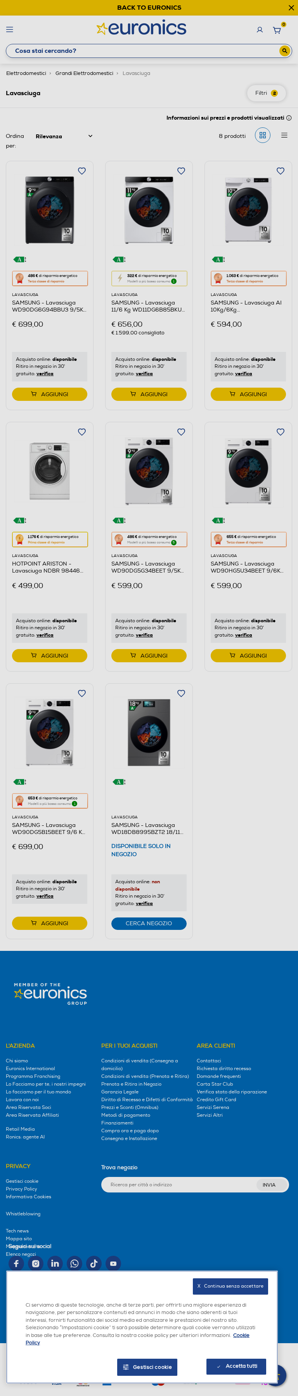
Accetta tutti (241, 1366)
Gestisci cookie (152, 1367)
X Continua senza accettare (230, 1286)
